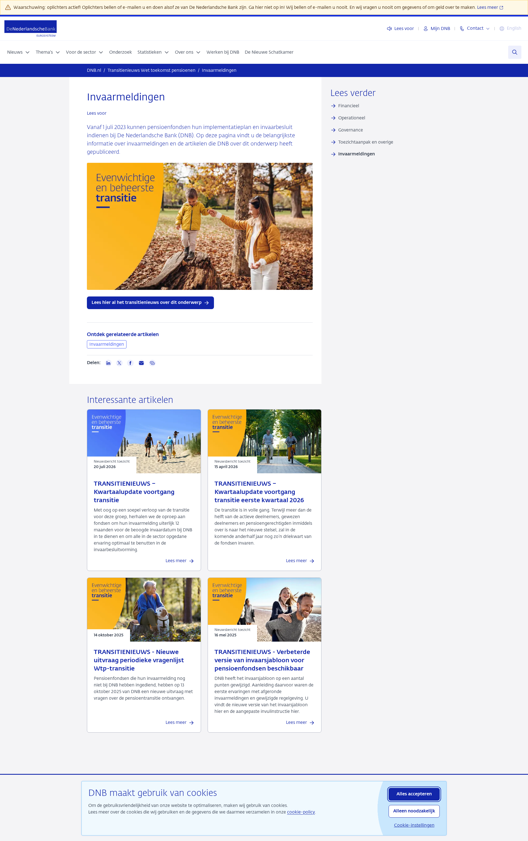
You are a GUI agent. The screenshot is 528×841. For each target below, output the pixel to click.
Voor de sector (81, 52)
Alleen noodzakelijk (414, 811)
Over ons (184, 52)
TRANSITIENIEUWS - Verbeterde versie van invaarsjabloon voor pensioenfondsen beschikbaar (262, 660)
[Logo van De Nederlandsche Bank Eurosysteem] (30, 28)
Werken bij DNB (223, 52)
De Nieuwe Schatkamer (269, 52)
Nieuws (15, 52)
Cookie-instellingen (414, 825)
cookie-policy (301, 812)
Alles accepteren (414, 794)
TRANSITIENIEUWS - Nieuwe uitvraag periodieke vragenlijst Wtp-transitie (139, 660)
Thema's (44, 52)
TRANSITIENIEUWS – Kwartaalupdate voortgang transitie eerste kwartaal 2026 (259, 492)
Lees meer (488, 7)
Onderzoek (120, 52)
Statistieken (150, 52)
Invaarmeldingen (106, 344)
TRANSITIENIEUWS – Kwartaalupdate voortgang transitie (134, 492)
